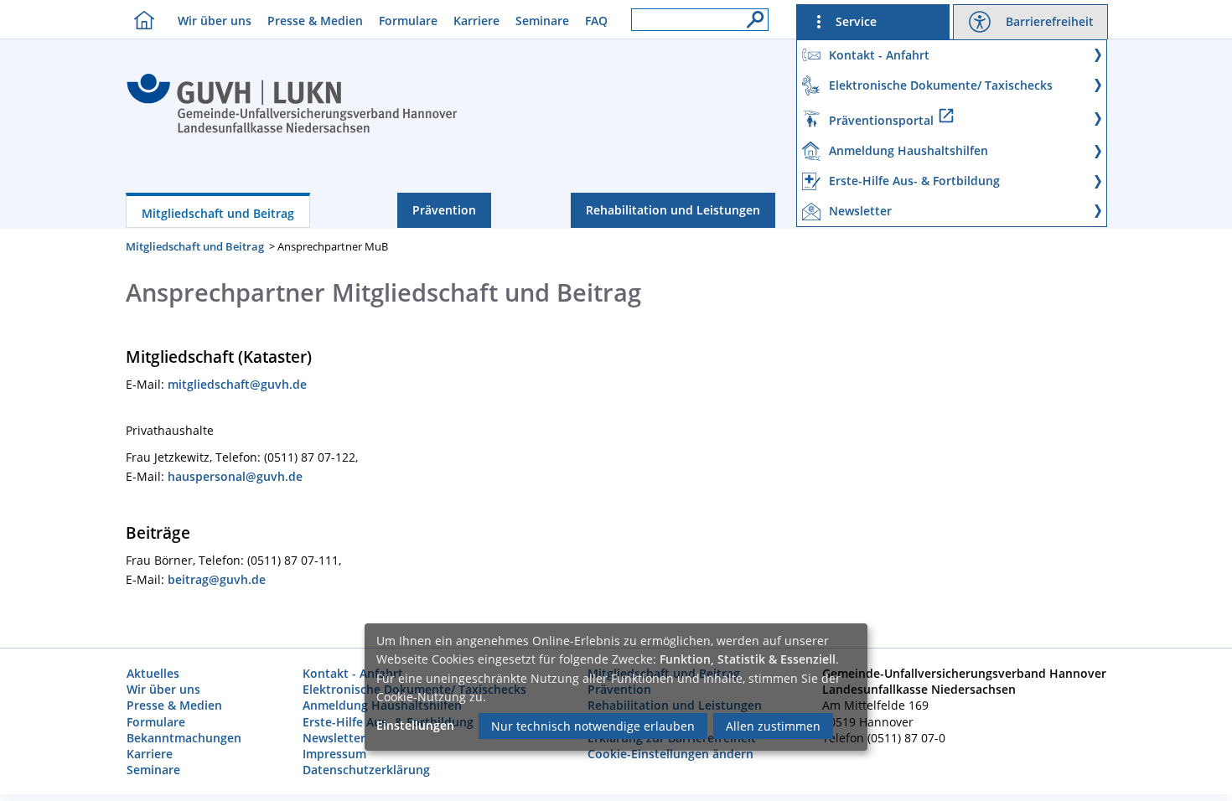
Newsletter (334, 738)
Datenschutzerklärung (366, 770)
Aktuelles (153, 673)
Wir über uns (214, 20)
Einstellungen (415, 725)
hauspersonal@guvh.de (235, 476)
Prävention (444, 210)
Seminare (542, 20)
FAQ (596, 20)
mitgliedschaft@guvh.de (237, 384)
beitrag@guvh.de (217, 579)
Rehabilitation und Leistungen (673, 210)
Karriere (476, 20)
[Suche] (751, 15)
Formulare (408, 20)
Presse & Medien (315, 20)
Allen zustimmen (773, 726)
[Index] (292, 130)
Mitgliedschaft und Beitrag (218, 213)
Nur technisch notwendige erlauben (593, 726)
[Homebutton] (140, 19)
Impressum (334, 754)
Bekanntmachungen (184, 738)
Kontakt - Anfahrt (353, 673)
